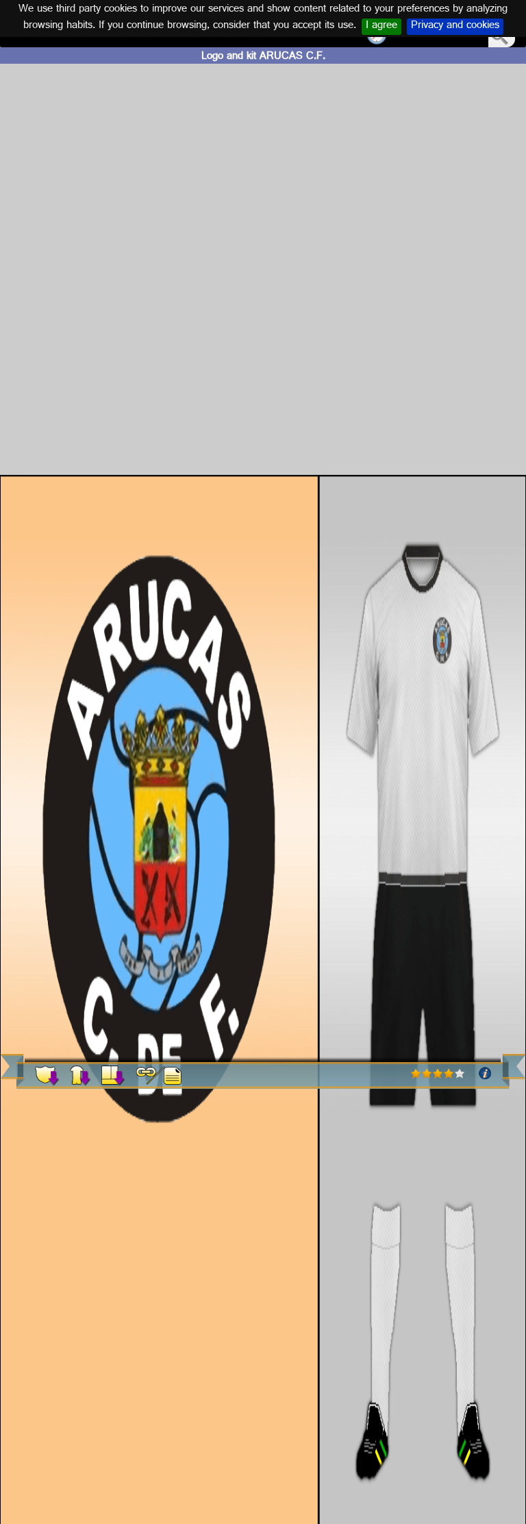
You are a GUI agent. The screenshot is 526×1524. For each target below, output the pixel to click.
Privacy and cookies (455, 27)
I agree (381, 27)
